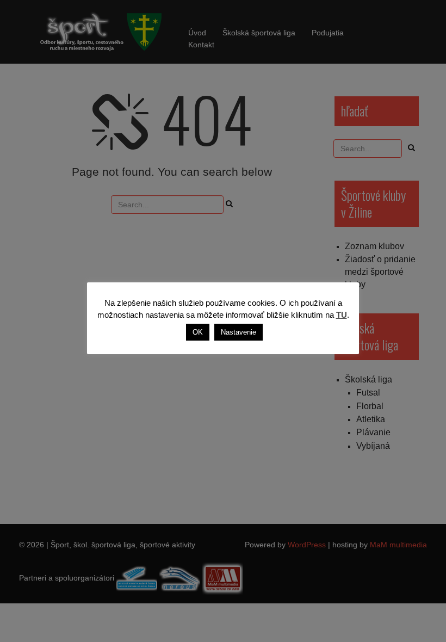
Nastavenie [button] (238, 332)
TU (341, 314)
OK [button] (198, 332)
